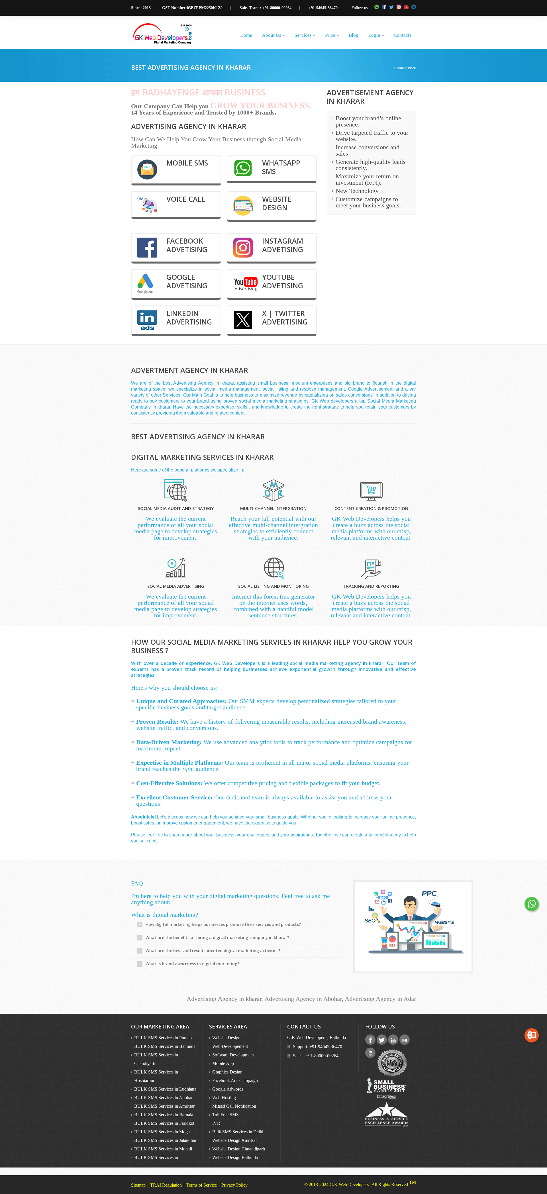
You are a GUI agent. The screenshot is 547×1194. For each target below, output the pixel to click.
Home (246, 35)
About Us (273, 35)
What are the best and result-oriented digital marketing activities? (213, 950)
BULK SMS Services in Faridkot (164, 1123)
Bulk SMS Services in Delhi (237, 1131)
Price (332, 35)
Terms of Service (201, 1185)
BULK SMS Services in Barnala (163, 1114)
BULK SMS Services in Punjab (163, 1037)
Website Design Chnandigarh (238, 1148)
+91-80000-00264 (276, 8)
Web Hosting (224, 1097)
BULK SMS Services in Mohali (163, 1148)
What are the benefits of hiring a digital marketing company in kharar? (217, 937)
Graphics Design (227, 1072)
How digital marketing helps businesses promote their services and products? (223, 924)
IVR (216, 1123)
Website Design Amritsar (234, 1140)
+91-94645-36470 (323, 8)
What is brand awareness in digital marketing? (192, 963)
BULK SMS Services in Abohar (163, 1097)
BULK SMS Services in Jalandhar (165, 1140)
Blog (353, 35)
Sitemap (138, 1185)
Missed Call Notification (234, 1106)
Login (376, 35)
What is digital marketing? (164, 914)
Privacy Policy (234, 1185)
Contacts (402, 35)
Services (305, 35)
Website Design (226, 1037)
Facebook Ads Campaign (235, 1080)
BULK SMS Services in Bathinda (164, 1046)
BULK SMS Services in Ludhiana (165, 1089)
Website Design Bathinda (235, 1157)
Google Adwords (227, 1089)
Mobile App (223, 1063)
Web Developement (230, 1046)
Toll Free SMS (225, 1114)
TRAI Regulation (166, 1185)
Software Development (233, 1054)
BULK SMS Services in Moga (162, 1131)
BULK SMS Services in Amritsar (164, 1106)
